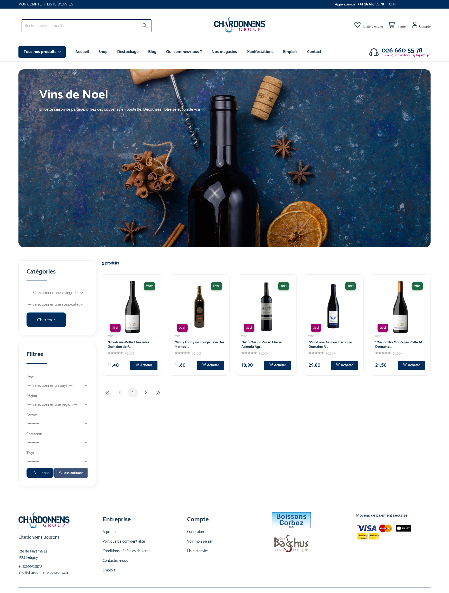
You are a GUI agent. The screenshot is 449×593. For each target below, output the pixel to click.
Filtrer (44, 473)
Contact (314, 51)
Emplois (290, 51)
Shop (103, 51)
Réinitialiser (73, 473)
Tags (30, 453)
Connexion (195, 532)
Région (32, 396)
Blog (152, 51)
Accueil (82, 51)
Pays (30, 377)
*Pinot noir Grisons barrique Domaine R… (330, 344)
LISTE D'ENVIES (60, 4)
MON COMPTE (30, 4)
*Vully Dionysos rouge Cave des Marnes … (199, 344)
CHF (392, 4)
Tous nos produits (40, 51)
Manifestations (260, 51)
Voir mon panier (200, 541)
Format (32, 415)
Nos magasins (224, 51)
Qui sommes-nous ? (184, 51)
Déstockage (127, 51)
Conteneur (34, 434)
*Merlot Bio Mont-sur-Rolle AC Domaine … (399, 344)
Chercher (46, 319)
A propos (110, 532)
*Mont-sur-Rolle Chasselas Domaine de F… (128, 344)
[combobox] (86, 25)
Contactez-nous (115, 561)
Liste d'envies (197, 551)
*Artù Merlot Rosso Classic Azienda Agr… (262, 344)
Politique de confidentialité (124, 541)
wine (110, 336)
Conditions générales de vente (126, 551)
